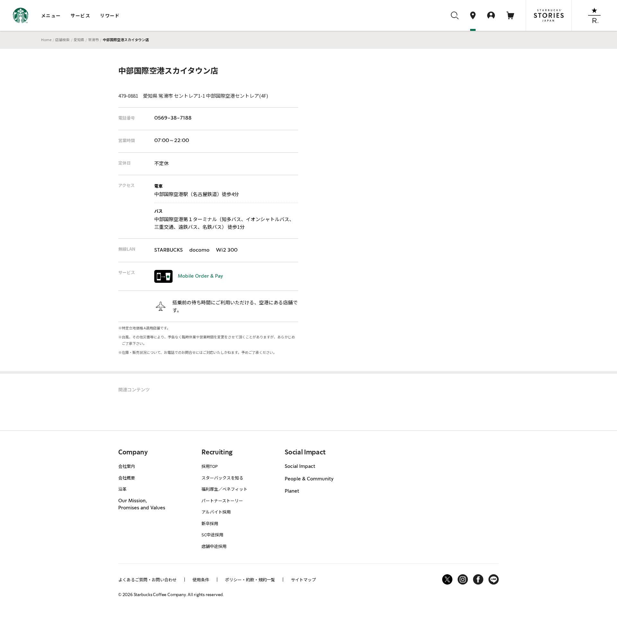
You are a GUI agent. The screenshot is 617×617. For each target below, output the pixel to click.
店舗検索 (62, 39)
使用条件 (200, 580)
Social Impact (300, 466)
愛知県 (79, 39)
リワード (110, 15)
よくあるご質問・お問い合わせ (147, 580)
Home (46, 39)
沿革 (122, 489)
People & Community (309, 479)
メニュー (51, 15)
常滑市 (93, 39)
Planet (292, 491)
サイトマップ (303, 580)
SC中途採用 (212, 535)
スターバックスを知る (222, 478)
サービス (81, 15)
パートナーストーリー (222, 500)
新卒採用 (209, 523)
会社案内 (126, 466)
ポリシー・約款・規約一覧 (250, 580)
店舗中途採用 (214, 546)
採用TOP (209, 466)
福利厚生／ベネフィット (224, 489)
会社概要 (126, 478)
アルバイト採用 (216, 512)
